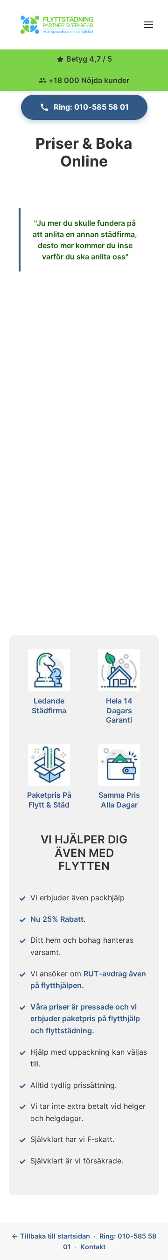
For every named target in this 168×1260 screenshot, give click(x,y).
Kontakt (92, 1247)
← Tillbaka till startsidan (51, 1236)
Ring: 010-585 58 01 (91, 106)
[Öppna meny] (148, 24)
